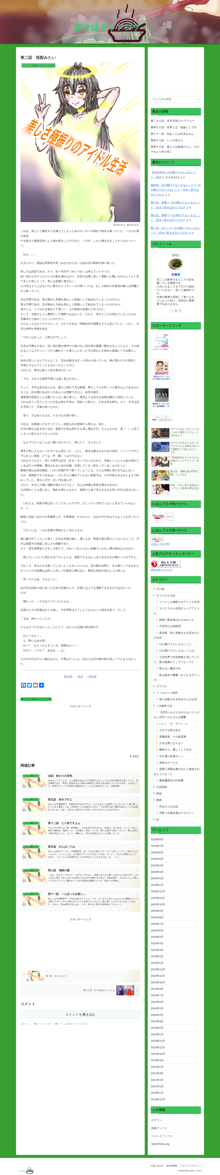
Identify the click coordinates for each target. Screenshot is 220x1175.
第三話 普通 (159, 202)
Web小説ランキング (161, 569)
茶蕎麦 (175, 274)
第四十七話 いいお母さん (167, 140)
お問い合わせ (157, 1166)
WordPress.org (160, 1144)
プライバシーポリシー (190, 1166)
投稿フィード (159, 1127)
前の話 (68, 676)
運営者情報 (172, 1166)
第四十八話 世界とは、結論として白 (174, 127)
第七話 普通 (159, 215)
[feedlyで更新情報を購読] (176, 311)
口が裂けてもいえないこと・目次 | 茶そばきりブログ (176, 190)
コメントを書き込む (80, 1014)
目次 (80, 676)
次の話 (92, 676)
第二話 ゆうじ (160, 228)
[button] (198, 99)
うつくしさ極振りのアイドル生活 (37, 699)
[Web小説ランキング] (166, 563)
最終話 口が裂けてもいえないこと (172, 185)
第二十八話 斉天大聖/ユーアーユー (173, 120)
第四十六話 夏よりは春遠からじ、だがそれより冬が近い (175, 149)
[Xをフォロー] (171, 311)
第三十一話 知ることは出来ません (172, 133)
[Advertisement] (80, 730)
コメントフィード (162, 1136)
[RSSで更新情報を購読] (180, 311)
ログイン (156, 1120)
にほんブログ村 (160, 544)
